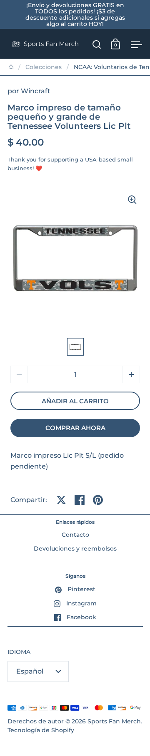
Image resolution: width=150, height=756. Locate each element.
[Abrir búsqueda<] (96, 44)
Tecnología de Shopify (41, 730)
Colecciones (43, 67)
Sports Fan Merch (114, 721)
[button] (131, 374)
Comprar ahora (75, 428)
